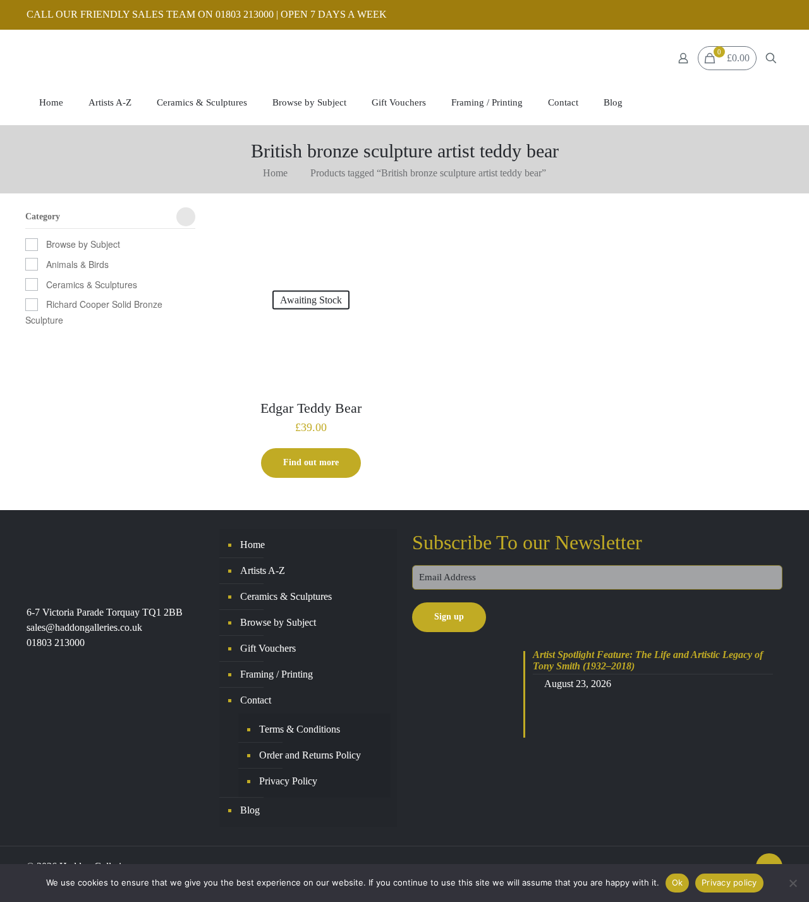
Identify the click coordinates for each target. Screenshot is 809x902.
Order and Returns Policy (310, 755)
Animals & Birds (77, 264)
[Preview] (383, 257)
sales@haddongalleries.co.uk (84, 627)
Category (42, 216)
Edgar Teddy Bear (311, 408)
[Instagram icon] (775, 15)
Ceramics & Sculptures (91, 284)
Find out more (311, 462)
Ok (677, 882)
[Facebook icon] (759, 15)
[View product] (383, 230)
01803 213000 (56, 642)
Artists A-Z (262, 570)
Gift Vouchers (268, 648)
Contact (255, 700)
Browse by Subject (83, 244)
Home (275, 173)
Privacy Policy (288, 781)
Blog (250, 810)
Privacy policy (729, 882)
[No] (793, 883)
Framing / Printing (276, 674)
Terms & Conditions (299, 729)
